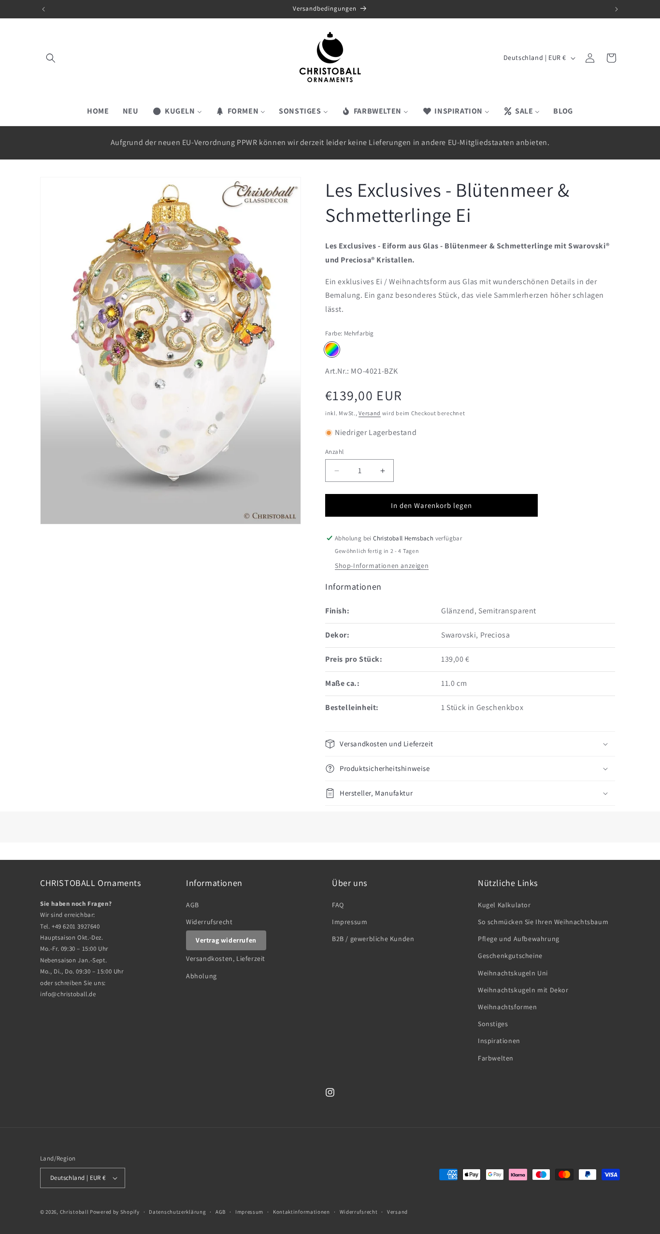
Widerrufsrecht (209, 922)
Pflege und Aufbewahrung (519, 939)
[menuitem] (97, 111)
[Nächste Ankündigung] (616, 9)
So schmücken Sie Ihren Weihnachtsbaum (543, 922)
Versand (370, 413)
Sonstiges (493, 1024)
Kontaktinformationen (301, 1211)
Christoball (74, 1211)
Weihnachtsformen (507, 1007)
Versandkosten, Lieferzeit (225, 959)
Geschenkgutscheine (510, 956)
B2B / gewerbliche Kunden (373, 939)
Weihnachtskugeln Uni (513, 973)
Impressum (349, 922)
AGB (192, 905)
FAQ (338, 905)
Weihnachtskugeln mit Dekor (523, 990)
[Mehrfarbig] (332, 349)
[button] (50, 58)
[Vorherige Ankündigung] (43, 9)
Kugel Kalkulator (504, 905)
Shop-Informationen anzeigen (382, 565)
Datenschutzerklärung (177, 1211)
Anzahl (334, 452)
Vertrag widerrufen (226, 940)
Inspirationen (499, 1041)
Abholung (201, 976)
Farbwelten (496, 1058)
